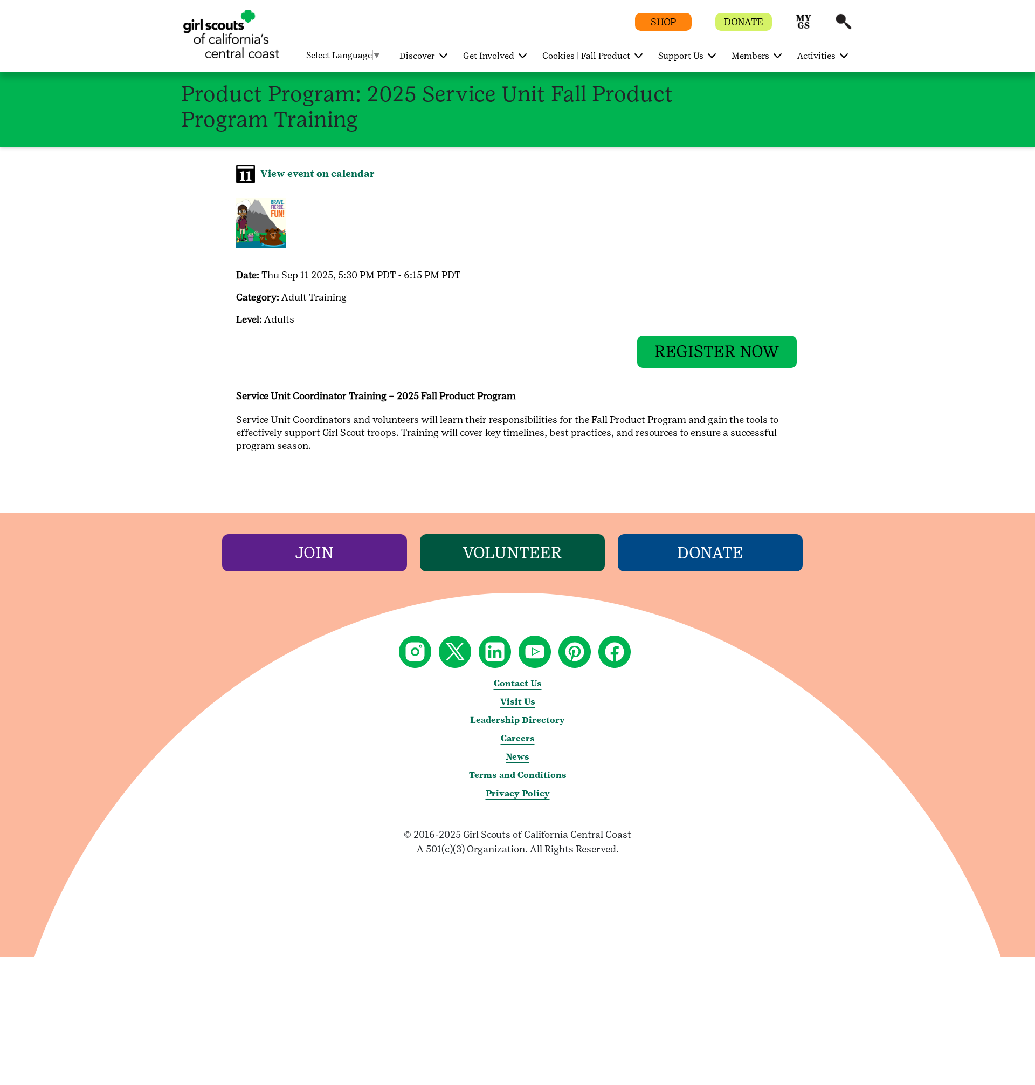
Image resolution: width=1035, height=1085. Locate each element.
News (517, 757)
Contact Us (518, 683)
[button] (804, 27)
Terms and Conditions (518, 775)
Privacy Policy (518, 793)
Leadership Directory (517, 720)
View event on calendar (317, 173)
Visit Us (517, 702)
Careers (518, 738)
